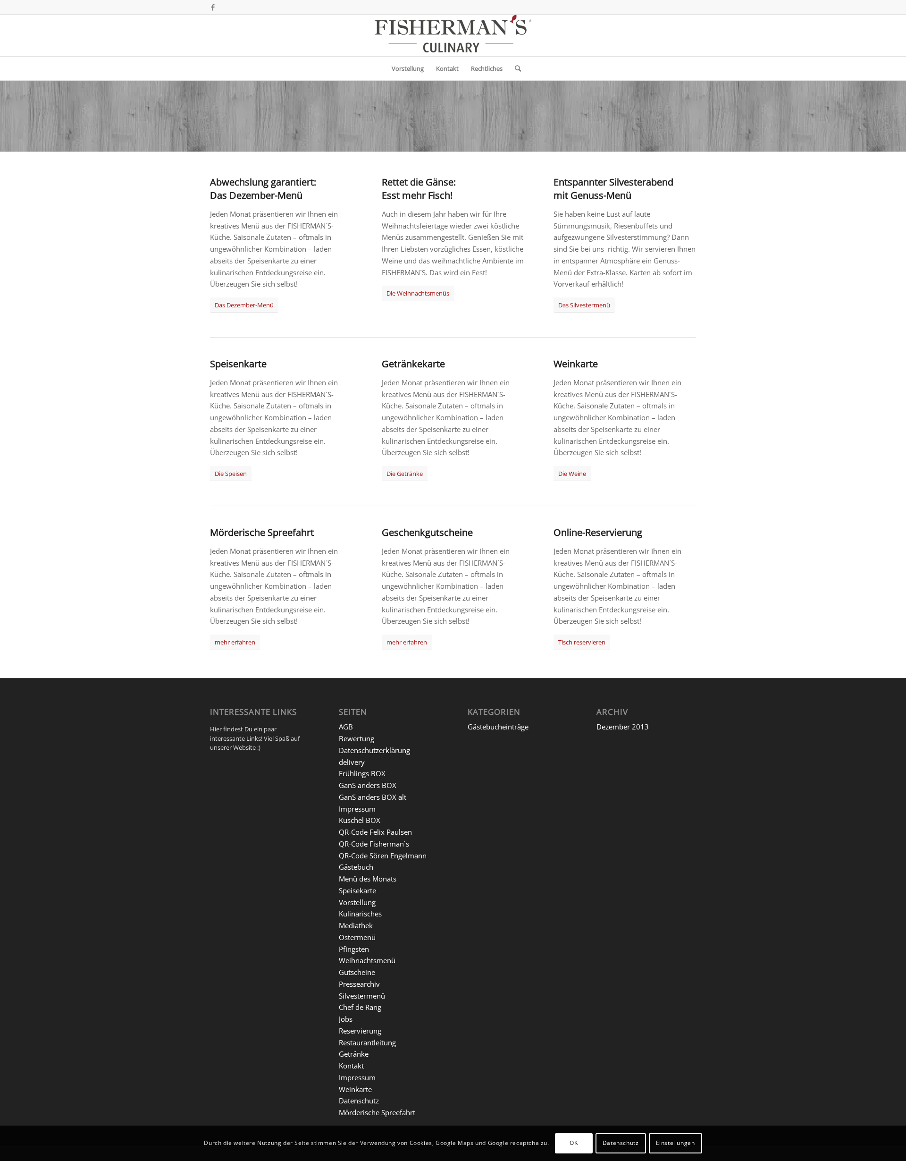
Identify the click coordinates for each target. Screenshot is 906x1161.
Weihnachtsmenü (367, 960)
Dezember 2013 (622, 726)
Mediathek (356, 925)
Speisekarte (357, 890)
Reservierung (360, 1030)
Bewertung (356, 738)
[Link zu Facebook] (213, 7)
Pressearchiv (359, 984)
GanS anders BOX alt (372, 797)
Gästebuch (356, 867)
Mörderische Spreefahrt (377, 1112)
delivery (352, 762)
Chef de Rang (360, 1007)
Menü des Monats (367, 878)
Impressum (357, 809)
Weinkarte (355, 1089)
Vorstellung (357, 902)
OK (574, 1143)
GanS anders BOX (367, 785)
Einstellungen (675, 1143)
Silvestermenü (362, 995)
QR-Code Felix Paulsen (375, 832)
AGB (346, 726)
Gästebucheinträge (498, 726)
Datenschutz (359, 1100)
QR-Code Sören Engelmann (383, 855)
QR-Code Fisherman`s (374, 843)
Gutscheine (357, 972)
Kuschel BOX (359, 820)
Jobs (345, 1019)
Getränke (354, 1054)
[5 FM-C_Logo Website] (453, 35)
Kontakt (351, 1065)
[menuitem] (408, 68)
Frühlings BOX (362, 773)
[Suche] (515, 68)
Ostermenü (357, 937)
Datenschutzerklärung (374, 750)
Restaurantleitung (367, 1042)
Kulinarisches (360, 913)
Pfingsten (354, 949)
